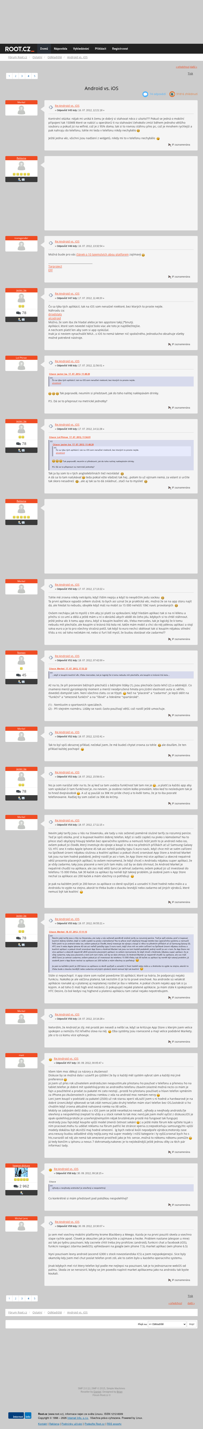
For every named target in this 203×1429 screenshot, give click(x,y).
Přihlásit (100, 48)
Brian (120, 1391)
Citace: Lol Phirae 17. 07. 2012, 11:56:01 (70, 437)
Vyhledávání (81, 48)
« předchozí (182, 67)
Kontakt (42, 1424)
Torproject (55, 266)
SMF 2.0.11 (84, 1388)
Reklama (21, 158)
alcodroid (54, 318)
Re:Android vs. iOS (67, 106)
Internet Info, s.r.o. (78, 1418)
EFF (50, 270)
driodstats (55, 314)
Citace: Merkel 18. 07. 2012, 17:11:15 (68, 931)
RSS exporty (114, 1424)
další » (193, 67)
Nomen (21, 652)
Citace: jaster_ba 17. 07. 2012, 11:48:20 (69, 374)
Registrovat (120, 48)
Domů (44, 48)
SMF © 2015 (98, 1388)
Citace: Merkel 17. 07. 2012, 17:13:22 (68, 668)
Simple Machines (115, 1388)
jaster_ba (21, 290)
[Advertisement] (101, 20)
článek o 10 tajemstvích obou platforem (102, 254)
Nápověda (60, 48)
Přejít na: (142, 1324)
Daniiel (97, 1391)
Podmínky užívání (71, 1424)
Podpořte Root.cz (95, 1424)
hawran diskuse (21, 1165)
